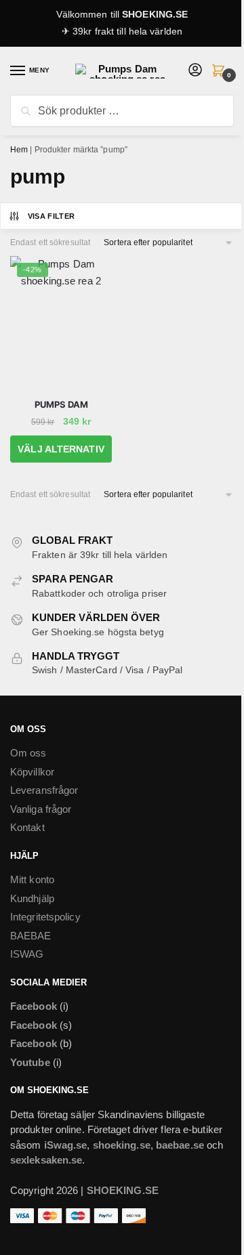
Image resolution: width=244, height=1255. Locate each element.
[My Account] (195, 71)
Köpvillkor (32, 772)
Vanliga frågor (40, 809)
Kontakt (27, 827)
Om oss (28, 753)
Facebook (33, 1006)
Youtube (30, 1062)
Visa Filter (51, 216)
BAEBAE (31, 935)
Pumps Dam (61, 404)
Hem (19, 149)
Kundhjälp (32, 898)
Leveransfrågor (44, 790)
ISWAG (27, 954)
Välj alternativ (61, 449)
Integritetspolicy (45, 916)
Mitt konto (32, 879)
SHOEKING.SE (155, 14)
